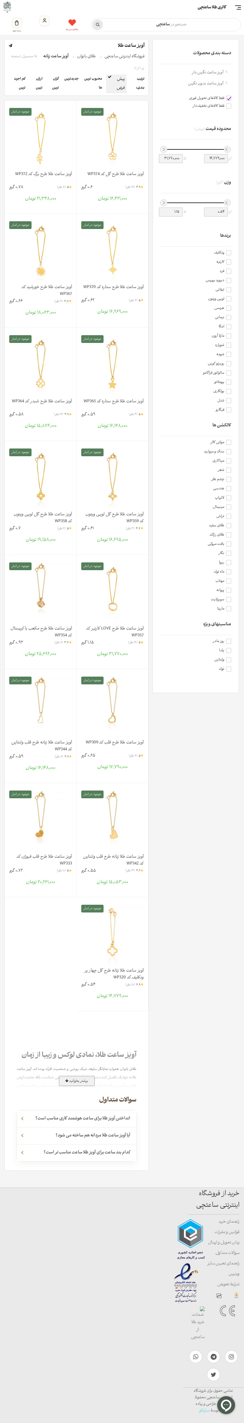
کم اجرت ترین (20, 83)
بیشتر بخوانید (78, 1081)
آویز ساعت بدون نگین (205, 83)
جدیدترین (71, 79)
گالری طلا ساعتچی (212, 7)
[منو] (238, 7)
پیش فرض (121, 84)
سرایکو (204, 1410)
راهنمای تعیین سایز (223, 1263)
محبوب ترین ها (93, 83)
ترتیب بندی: (140, 83)
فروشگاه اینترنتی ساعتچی (124, 56)
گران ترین (55, 83)
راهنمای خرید (229, 1222)
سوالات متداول (227, 1253)
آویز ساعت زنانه (55, 56)
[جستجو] (97, 24)
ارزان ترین (39, 83)
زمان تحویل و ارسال (224, 1242)
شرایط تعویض (228, 1284)
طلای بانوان (86, 56)
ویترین (234, 1274)
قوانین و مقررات (227, 1232)
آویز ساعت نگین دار (207, 72)
